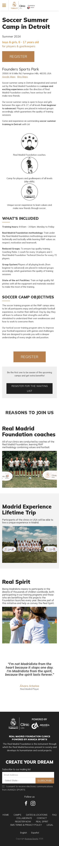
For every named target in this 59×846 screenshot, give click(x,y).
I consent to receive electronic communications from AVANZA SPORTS (27, 788)
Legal (50, 825)
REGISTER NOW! (18, 58)
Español (35, 832)
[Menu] (4, 5)
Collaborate (24, 818)
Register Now (23, 821)
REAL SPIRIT (42, 821)
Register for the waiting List (29, 388)
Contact (42, 818)
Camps (17, 814)
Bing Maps (22, 76)
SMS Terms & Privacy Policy (26, 825)
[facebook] (26, 803)
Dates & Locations (36, 814)
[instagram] (33, 803)
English (23, 832)
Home (6, 814)
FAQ (54, 814)
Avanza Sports (31, 838)
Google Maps (8, 76)
